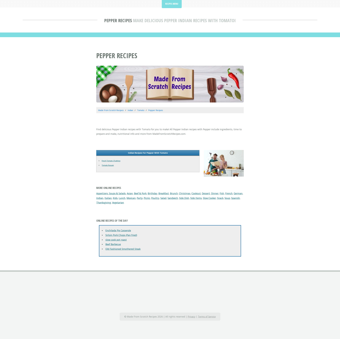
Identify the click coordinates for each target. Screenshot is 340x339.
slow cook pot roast (116, 239)
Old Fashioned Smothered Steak (123, 248)
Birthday (152, 193)
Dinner (214, 193)
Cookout (196, 193)
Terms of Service (207, 316)
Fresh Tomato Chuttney (111, 161)
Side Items (196, 198)
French (229, 193)
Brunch (174, 193)
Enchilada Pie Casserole (118, 230)
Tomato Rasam (108, 165)
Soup (227, 198)
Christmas (184, 193)
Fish (222, 193)
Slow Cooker (209, 198)
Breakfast (163, 193)
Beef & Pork (140, 193)
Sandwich (173, 198)
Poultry (155, 198)
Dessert (206, 193)
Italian (108, 198)
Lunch (122, 198)
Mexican (131, 198)
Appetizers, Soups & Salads (111, 193)
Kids (115, 198)
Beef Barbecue (113, 244)
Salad (163, 198)
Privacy (191, 316)
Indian (99, 198)
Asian (130, 193)
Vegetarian (118, 202)
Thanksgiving (103, 202)
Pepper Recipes (118, 20)
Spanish (235, 198)
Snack (220, 198)
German (238, 193)
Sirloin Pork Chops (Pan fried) (121, 235)
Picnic (147, 198)
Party (140, 198)
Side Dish (184, 198)
